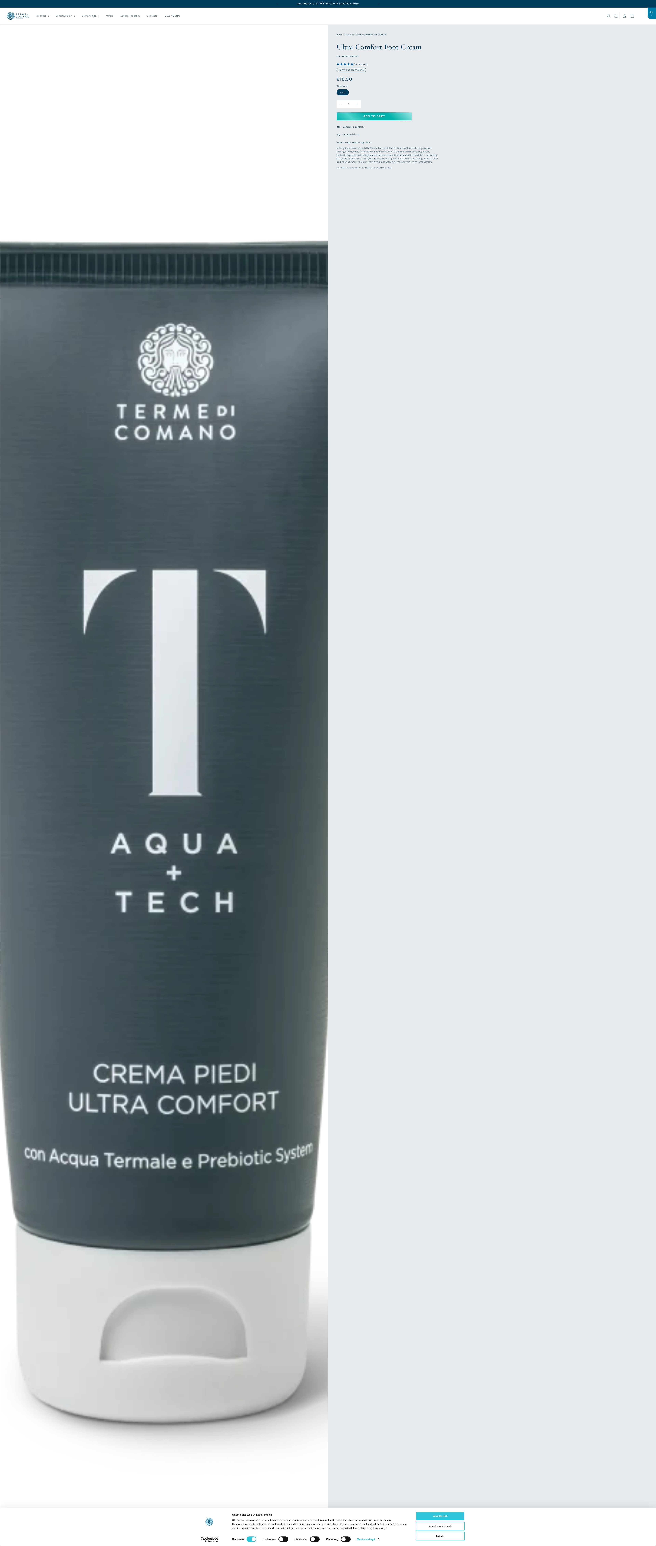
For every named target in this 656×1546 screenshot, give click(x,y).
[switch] (283, 1539)
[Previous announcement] (277, 3)
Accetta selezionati (440, 1526)
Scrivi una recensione (351, 70)
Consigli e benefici (353, 126)
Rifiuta (440, 1536)
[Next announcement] (378, 3)
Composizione (351, 134)
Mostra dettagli (366, 1539)
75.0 (342, 92)
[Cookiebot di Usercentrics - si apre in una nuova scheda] (209, 1539)
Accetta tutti (440, 1516)
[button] (42, 15)
